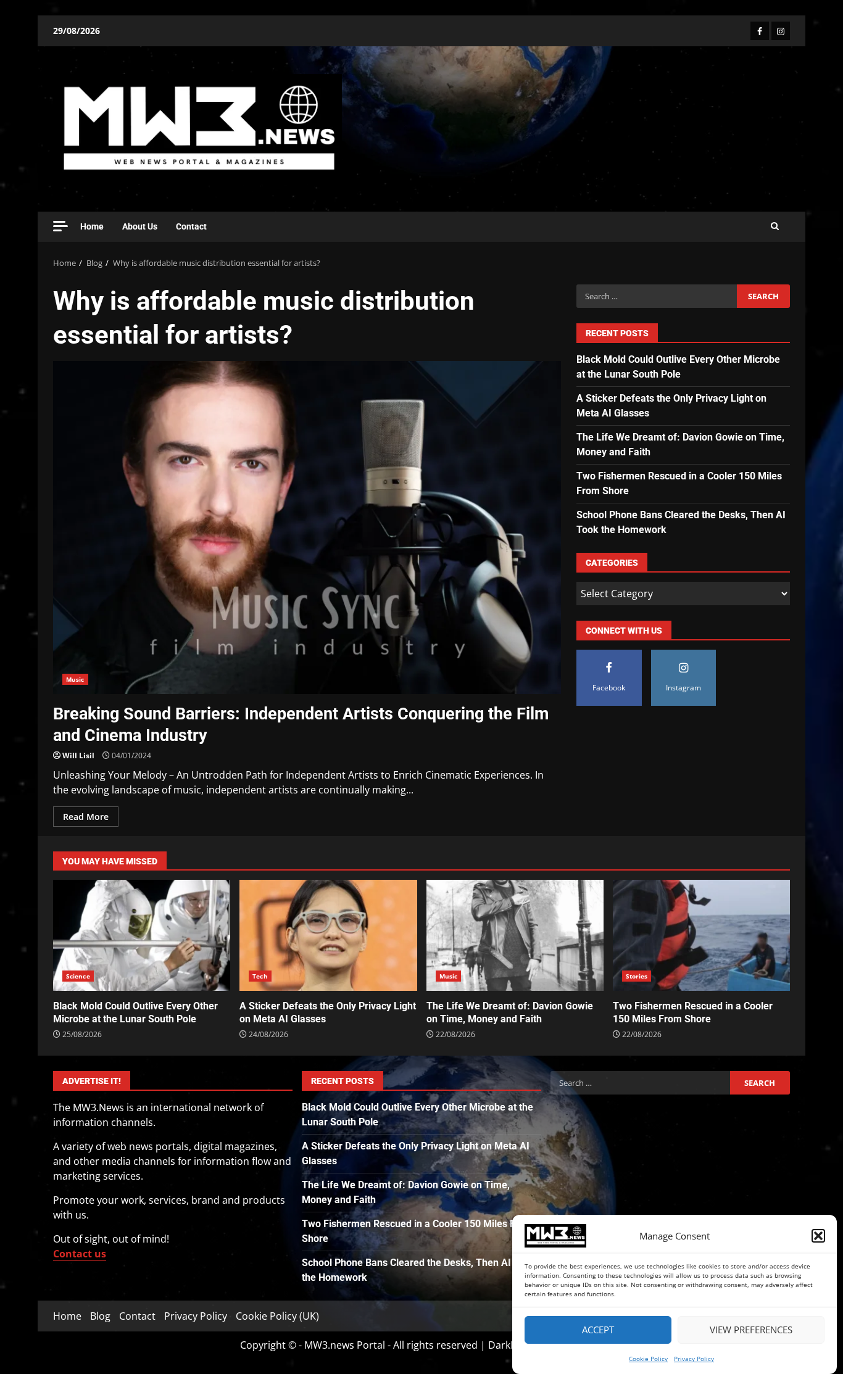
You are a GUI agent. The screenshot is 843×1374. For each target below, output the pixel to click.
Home (92, 226)
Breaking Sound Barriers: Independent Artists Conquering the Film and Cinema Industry (307, 527)
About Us (139, 226)
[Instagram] (780, 31)
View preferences (751, 1330)
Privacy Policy (694, 1358)
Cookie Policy (648, 1358)
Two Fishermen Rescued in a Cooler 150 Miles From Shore (701, 935)
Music (75, 679)
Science (78, 976)
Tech (259, 976)
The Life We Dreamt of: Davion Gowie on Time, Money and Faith (515, 935)
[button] (818, 1236)
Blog (100, 1316)
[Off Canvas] (60, 226)
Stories (637, 976)
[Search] (775, 226)
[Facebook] (759, 31)
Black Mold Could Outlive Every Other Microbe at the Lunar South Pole (141, 935)
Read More (86, 816)
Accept (598, 1330)
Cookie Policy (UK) (277, 1316)
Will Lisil (78, 755)
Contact (191, 226)
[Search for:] (656, 296)
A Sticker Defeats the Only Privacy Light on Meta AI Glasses (328, 935)
